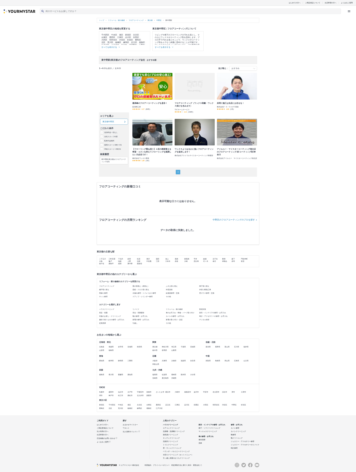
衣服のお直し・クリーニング (110, 316)
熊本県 (183, 375)
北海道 (101, 347)
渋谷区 (122, 40)
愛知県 (101, 361)
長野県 (217, 347)
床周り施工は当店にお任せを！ (230, 103)
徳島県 (101, 375)
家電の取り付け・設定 (174, 320)
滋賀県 (183, 361)
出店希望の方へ (330, 3)
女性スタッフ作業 (111, 137)
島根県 (217, 361)
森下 (233, 259)
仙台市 (120, 392)
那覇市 (148, 395)
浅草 (138, 261)
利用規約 (148, 465)
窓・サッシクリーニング (172, 448)
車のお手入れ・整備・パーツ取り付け (180, 313)
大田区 (104, 40)
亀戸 (110, 261)
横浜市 (167, 392)
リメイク (136, 309)
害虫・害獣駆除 (138, 313)
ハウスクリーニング (106, 309)
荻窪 (242, 261)
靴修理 (233, 435)
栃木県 (154, 350)
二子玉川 (102, 259)
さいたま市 (160, 392)
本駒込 (224, 261)
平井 (195, 259)
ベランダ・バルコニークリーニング (176, 451)
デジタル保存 (204, 320)
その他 (168, 297)
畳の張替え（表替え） (141, 286)
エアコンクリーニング (171, 428)
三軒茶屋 (112, 259)
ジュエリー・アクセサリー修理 (242, 441)
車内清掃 (202, 440)
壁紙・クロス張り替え (141, 290)
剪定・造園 (103, 313)
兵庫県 (164, 361)
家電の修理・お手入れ (141, 320)
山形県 (101, 350)
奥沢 (148, 259)
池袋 (119, 261)
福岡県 (154, 375)
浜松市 (224, 392)
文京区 (136, 35)
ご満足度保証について (105, 428)
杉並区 (130, 40)
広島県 (236, 361)
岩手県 (120, 347)
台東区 (104, 37)
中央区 (114, 35)
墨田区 (112, 37)
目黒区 (136, 37)
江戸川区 (159, 408)
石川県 (236, 347)
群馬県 (164, 350)
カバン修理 (235, 428)
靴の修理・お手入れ (140, 316)
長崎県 (173, 375)
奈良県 (192, 361)
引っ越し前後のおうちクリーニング (176, 458)
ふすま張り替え (172, 286)
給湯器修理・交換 (172, 293)
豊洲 (223, 259)
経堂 (129, 259)
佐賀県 (164, 375)
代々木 (205, 261)
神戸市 (111, 395)
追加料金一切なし (111, 132)
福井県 (246, 347)
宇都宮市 (140, 392)
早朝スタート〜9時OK (112, 149)
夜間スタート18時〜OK (113, 145)
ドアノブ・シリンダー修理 (143, 297)
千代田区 (105, 35)
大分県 (192, 375)
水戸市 (130, 392)
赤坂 (176, 261)
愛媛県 (120, 375)
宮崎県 (154, 378)
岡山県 (227, 361)
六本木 (167, 261)
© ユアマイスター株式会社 (129, 465)
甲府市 (205, 392)
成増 (119, 264)
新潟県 (208, 347)
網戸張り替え (104, 290)
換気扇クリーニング (170, 435)
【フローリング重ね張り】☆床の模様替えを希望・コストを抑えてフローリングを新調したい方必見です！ (151, 152)
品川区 (128, 37)
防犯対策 (202, 309)
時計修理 (234, 448)
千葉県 (183, 347)
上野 (129, 261)
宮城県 (130, 347)
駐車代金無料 (109, 141)
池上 (167, 259)
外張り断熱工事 (205, 290)
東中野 (130, 264)
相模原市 (187, 392)
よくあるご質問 (347, 3)
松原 (138, 259)
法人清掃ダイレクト (130, 432)
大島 (100, 261)
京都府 (173, 361)
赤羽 (233, 261)
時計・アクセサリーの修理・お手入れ (213, 316)
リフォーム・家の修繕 (174, 309)
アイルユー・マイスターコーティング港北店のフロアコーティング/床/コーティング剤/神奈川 (236, 152)
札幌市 (101, 392)
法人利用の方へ (102, 431)
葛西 (176, 259)
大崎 (186, 261)
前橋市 (148, 392)
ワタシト (126, 428)
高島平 (111, 264)
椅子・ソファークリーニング (209, 428)
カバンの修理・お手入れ (175, 316)
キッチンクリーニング (171, 438)
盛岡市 (111, 392)
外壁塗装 (169, 290)
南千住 (101, 264)
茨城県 (192, 347)
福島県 (111, 350)
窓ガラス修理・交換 (206, 293)
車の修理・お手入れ (206, 436)
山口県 (246, 361)
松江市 (120, 395)
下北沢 (120, 259)
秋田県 (139, 347)
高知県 (130, 375)
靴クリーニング (237, 438)
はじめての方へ (295, 3)
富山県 (227, 347)
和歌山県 (155, 364)
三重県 (130, 361)
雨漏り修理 (103, 293)
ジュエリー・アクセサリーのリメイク (245, 445)
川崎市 (177, 392)
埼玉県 (173, 347)
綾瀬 (205, 259)
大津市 (243, 392)
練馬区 (126, 42)
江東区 (120, 37)
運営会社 (196, 465)
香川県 (111, 375)
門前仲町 (244, 259)
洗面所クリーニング (170, 441)
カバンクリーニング (238, 431)
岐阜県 (111, 361)
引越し (135, 323)
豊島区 (138, 40)
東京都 (154, 347)
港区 (121, 35)
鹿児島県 (165, 378)
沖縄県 (173, 378)
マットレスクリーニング (208, 431)
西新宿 (139, 264)
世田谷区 (113, 40)
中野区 (234, 405)
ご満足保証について (312, 3)
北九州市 (140, 395)
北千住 (215, 259)
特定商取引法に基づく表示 (181, 465)
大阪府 (154, 361)
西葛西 (186, 259)
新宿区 (128, 35)
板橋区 (118, 42)
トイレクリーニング (170, 445)
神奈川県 (165, 347)
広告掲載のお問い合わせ (106, 438)
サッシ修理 (103, 297)
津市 (233, 392)
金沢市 (196, 392)
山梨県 (173, 350)
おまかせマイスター (130, 425)
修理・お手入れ (237, 425)
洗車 (200, 443)
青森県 (111, 347)
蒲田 (157, 259)
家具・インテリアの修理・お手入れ (212, 313)
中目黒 (148, 261)
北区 (103, 42)
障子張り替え (204, 286)
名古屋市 (216, 392)
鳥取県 (208, 361)
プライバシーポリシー (161, 465)
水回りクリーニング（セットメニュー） (178, 455)
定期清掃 (102, 323)
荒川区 (110, 42)
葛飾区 (142, 42)
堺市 (100, 395)
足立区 (134, 42)
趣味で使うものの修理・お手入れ (111, 320)
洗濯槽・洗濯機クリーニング (174, 431)
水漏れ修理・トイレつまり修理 (144, 293)
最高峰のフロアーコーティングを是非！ (149, 103)
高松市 (130, 395)
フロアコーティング (106, 286)
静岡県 (120, 361)
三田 (157, 261)
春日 (214, 261)
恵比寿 (196, 261)
